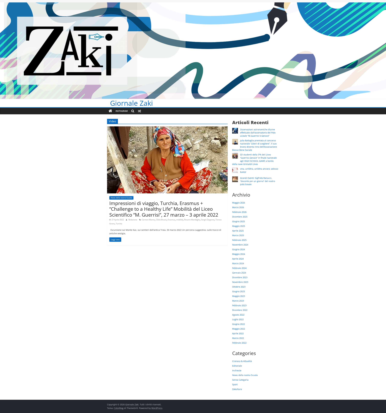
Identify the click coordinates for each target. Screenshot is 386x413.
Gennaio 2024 (239, 272)
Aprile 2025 (238, 230)
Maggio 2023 (238, 296)
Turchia (119, 223)
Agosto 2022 (238, 314)
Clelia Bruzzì (161, 219)
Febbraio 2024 (239, 268)
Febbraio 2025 (239, 240)
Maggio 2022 (238, 328)
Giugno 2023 (238, 291)
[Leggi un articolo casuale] (139, 111)
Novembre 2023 (240, 282)
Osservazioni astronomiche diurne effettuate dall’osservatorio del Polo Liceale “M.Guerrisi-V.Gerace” (257, 132)
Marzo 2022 (238, 338)
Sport (235, 384)
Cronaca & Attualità (242, 361)
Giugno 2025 (238, 221)
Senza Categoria (240, 379)
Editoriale (237, 365)
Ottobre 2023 (238, 286)
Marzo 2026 (238, 207)
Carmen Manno (148, 219)
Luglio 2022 (238, 319)
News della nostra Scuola (121, 197)
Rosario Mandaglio (192, 219)
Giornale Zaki (131, 103)
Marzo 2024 (238, 263)
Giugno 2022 (238, 324)
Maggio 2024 (238, 254)
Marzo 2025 (238, 235)
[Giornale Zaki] (110, 111)
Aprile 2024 (238, 258)
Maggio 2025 (238, 226)
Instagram (121, 111)
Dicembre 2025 (239, 216)
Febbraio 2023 (239, 305)
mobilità (179, 219)
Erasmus (171, 219)
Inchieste (236, 370)
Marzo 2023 (238, 300)
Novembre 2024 (240, 244)
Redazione (133, 219)
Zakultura (237, 389)
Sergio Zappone (207, 219)
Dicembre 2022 (239, 310)
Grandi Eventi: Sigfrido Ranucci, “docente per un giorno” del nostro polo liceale (257, 181)
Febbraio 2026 (239, 212)
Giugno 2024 (238, 249)
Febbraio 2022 (239, 342)
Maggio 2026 (238, 202)
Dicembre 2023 (239, 277)
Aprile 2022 (238, 333)
